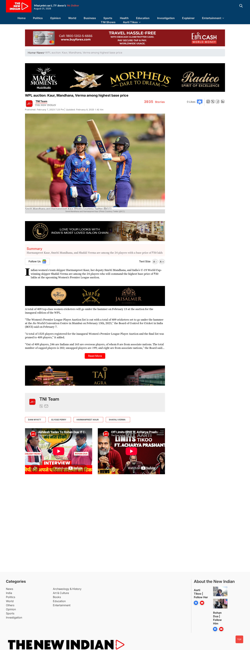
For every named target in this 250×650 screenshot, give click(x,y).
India (9, 593)
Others (10, 605)
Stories (154, 102)
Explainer (188, 18)
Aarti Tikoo (130, 22)
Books (57, 597)
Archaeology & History (67, 589)
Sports (107, 18)
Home (22, 18)
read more (95, 356)
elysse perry (58, 419)
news (40, 52)
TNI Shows (108, 22)
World (72, 18)
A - (155, 261)
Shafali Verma (117, 419)
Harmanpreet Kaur (88, 419)
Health (124, 18)
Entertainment (211, 18)
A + (162, 261)
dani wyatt (34, 419)
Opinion (55, 18)
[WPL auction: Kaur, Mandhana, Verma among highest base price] (32, 402)
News (9, 589)
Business (90, 18)
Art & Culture (61, 593)
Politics (38, 18)
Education (143, 18)
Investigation (166, 18)
